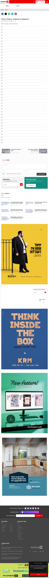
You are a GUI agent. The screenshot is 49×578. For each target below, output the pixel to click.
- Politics (2, 529)
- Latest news (3, 525)
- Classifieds (19, 527)
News (6, 9)
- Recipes (11, 531)
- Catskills (3, 531)
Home (2, 9)
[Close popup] (46, 563)
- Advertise (19, 534)
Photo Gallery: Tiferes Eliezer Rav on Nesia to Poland (12, 551)
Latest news (7, 197)
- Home (18, 525)
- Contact (19, 536)
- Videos (10, 527)
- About (18, 531)
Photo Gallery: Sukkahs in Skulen (16, 150)
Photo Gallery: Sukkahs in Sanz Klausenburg (33, 150)
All (2, 197)
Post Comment (41, 174)
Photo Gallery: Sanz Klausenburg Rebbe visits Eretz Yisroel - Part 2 (17, 210)
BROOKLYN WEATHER (20, 6)
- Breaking (3, 527)
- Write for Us (19, 532)
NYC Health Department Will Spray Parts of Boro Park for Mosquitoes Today (17, 203)
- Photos (10, 525)
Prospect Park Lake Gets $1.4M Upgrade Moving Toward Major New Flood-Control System (41, 210)
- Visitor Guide (20, 529)
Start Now (31, 185)
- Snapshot (11, 529)
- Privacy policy (20, 538)
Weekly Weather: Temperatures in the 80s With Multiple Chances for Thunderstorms (17, 218)
